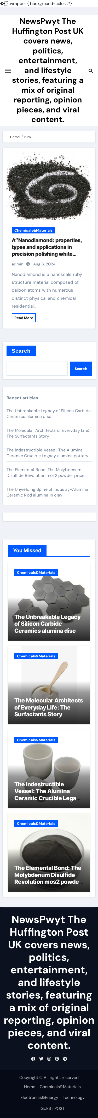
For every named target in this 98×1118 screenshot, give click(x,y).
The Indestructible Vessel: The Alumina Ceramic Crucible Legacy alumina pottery (48, 453)
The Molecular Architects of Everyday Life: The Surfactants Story (48, 433)
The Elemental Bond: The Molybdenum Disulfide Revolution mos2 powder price (46, 472)
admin (18, 264)
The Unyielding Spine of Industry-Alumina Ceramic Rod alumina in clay (47, 492)
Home (29, 1086)
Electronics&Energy (39, 1097)
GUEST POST (53, 1108)
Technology (74, 1097)
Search (21, 351)
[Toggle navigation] (8, 71)
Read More (23, 317)
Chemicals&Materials (33, 230)
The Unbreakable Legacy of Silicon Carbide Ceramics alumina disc (49, 413)
